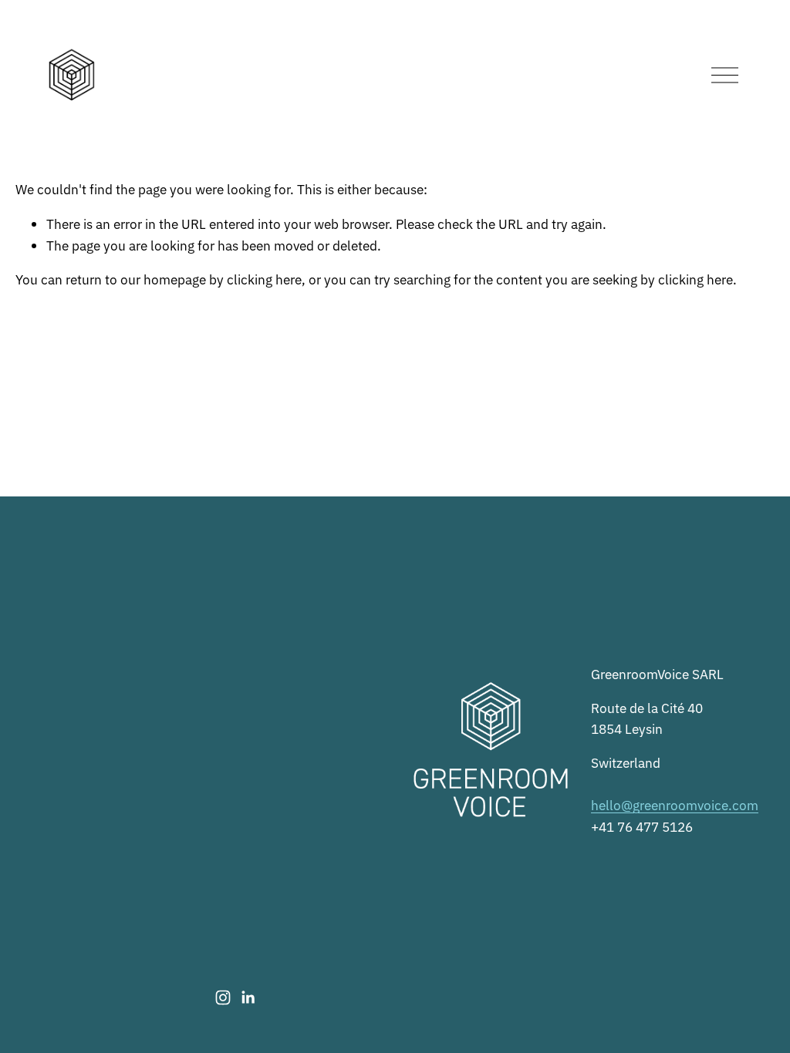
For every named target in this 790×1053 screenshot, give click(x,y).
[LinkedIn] (247, 997)
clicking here (264, 279)
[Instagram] (223, 997)
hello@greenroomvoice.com (674, 804)
